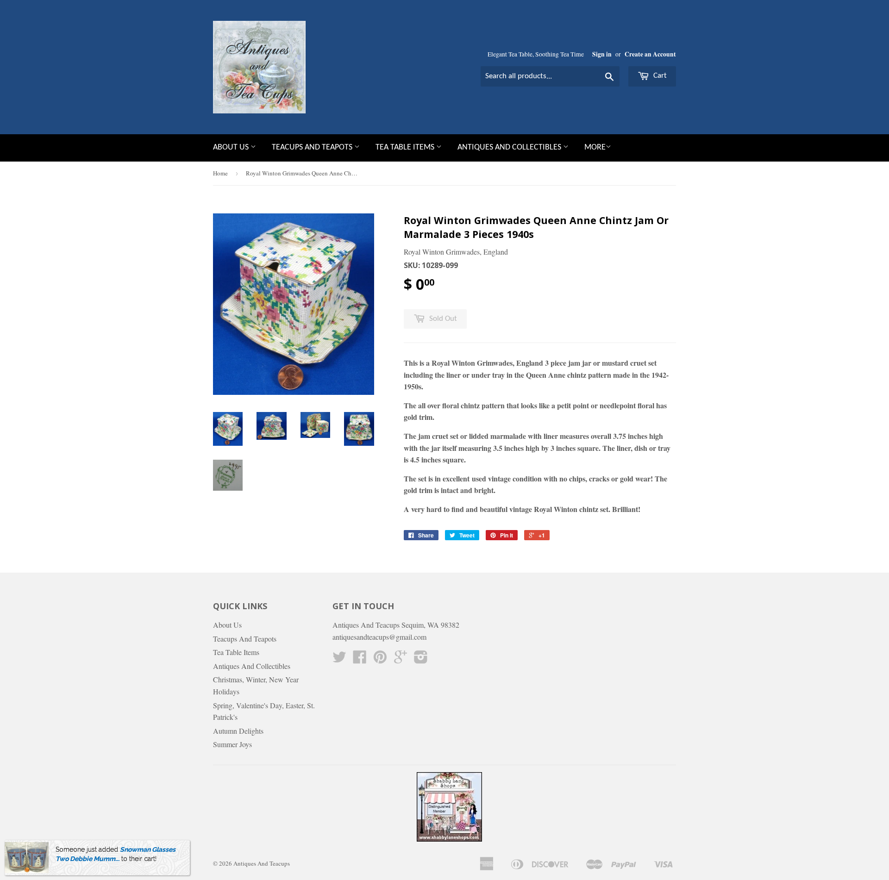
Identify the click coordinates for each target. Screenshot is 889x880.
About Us (231, 147)
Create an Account (650, 54)
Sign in (602, 54)
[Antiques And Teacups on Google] (400, 659)
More (595, 147)
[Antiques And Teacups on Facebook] (360, 659)
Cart (659, 76)
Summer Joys (232, 744)
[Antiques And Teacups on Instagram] (421, 659)
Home (220, 173)
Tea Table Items (406, 147)
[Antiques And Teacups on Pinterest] (380, 659)
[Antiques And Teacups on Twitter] (339, 659)
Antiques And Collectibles (510, 147)
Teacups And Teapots (313, 147)
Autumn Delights (238, 731)
